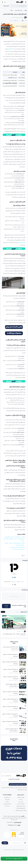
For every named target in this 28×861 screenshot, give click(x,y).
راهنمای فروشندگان (20, 808)
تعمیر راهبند (6, 617)
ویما (4, 849)
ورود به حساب (6, 606)
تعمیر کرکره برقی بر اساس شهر (17, 547)
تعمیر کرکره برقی (18, 10)
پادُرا (26, 10)
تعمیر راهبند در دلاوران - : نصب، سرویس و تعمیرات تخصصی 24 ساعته (14, 634)
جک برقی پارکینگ (7, 804)
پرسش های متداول (21, 806)
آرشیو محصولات (6, 5)
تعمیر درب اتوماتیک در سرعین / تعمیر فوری (14, 537)
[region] (14, 11)
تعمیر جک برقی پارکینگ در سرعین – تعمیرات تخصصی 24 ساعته (14, 544)
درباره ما (21, 799)
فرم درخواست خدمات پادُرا (18, 549)
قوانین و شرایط (21, 797)
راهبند (7, 801)
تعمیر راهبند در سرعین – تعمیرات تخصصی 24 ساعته (14, 540)
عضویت (5, 843)
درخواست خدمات (21, 804)
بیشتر (17, 611)
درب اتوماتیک (7, 797)
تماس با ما (20, 801)
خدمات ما (7, 806)
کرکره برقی (10, 49)
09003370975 (8, 776)
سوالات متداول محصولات (20, 810)
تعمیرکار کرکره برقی (21, 242)
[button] (25, 2)
